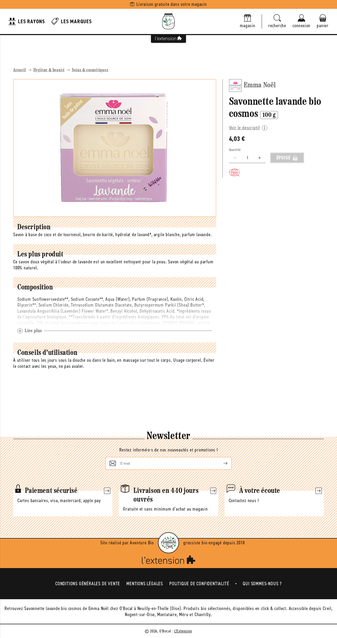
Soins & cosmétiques (90, 70)
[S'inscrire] (221, 463)
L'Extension (183, 631)
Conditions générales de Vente (87, 583)
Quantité (235, 149)
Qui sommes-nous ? (262, 583)
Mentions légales (144, 583)
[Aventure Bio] (168, 542)
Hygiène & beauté (49, 70)
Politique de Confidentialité (199, 583)
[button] (277, 21)
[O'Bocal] (168, 21)
